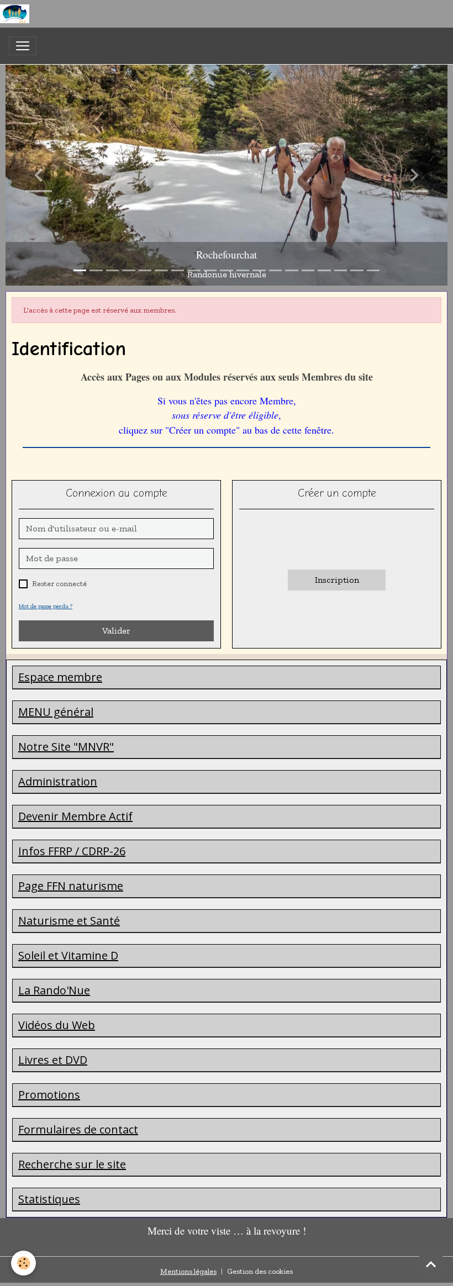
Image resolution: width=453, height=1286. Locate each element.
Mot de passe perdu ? (45, 606)
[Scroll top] (431, 1264)
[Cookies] (23, 1263)
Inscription (337, 580)
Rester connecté (59, 583)
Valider (116, 630)
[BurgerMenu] (22, 45)
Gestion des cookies (260, 1271)
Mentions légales (188, 1271)
